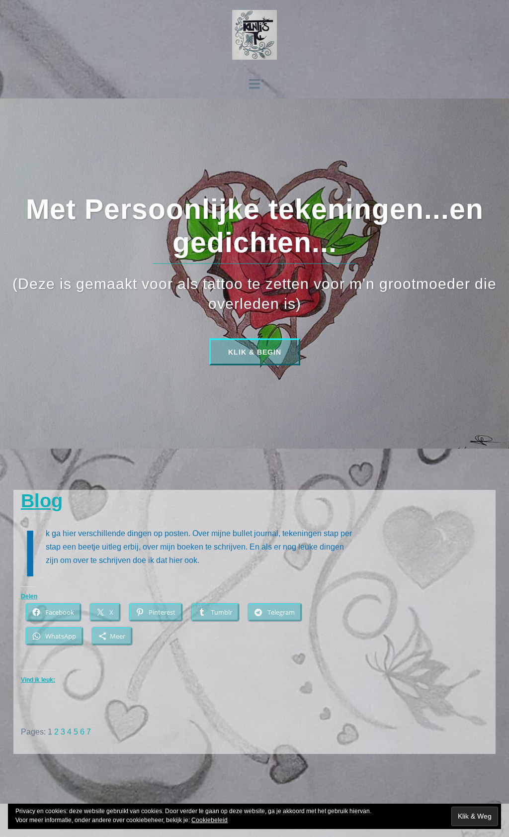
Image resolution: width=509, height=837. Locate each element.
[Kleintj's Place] (254, 38)
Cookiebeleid (209, 820)
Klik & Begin (254, 352)
